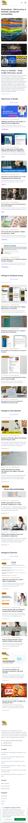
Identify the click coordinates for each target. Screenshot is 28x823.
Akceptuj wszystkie (20, 819)
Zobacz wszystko (14, 102)
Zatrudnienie (5, 45)
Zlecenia (4, 57)
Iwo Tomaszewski (5, 119)
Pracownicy (5, 20)
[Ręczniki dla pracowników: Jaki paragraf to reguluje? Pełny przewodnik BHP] (14, 29)
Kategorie (4, 793)
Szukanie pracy (5, 129)
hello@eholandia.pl (7, 745)
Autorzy (3, 780)
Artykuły (4, 749)
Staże (3, 156)
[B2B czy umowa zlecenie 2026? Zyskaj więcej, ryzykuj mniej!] (14, 61)
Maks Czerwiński (4, 348)
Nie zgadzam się (8, 819)
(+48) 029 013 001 (7, 743)
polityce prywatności (6, 816)
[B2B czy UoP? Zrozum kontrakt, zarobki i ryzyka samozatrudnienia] (14, 49)
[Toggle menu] (25, 2)
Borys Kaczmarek (4, 147)
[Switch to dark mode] (21, 2)
